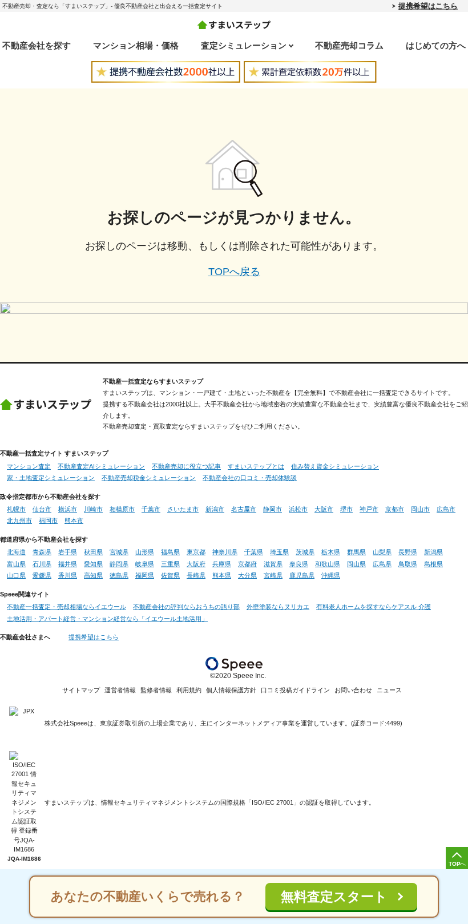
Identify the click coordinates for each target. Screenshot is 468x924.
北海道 (16, 551)
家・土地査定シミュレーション (51, 477)
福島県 (170, 551)
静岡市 (272, 509)
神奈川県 (224, 551)
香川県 (67, 575)
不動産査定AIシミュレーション (101, 466)
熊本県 (221, 575)
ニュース (389, 690)
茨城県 (305, 551)
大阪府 (196, 563)
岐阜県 (144, 563)
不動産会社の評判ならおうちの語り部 (186, 606)
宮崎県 (273, 575)
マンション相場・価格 (136, 45)
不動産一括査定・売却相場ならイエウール (66, 606)
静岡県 (119, 563)
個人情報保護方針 (231, 690)
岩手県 (67, 551)
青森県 (42, 551)
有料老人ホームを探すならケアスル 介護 (373, 606)
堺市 (346, 509)
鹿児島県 (301, 575)
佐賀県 (170, 575)
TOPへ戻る (234, 271)
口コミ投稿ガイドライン (295, 690)
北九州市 (19, 520)
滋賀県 (273, 563)
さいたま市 (183, 509)
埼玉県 (279, 551)
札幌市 (16, 509)
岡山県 (356, 563)
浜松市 (298, 509)
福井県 (67, 563)
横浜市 (67, 509)
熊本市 (73, 520)
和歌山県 (327, 563)
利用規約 (188, 690)
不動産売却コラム (349, 45)
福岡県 (144, 575)
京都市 (394, 509)
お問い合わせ (353, 690)
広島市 (446, 509)
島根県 (433, 563)
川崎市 (93, 509)
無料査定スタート (334, 897)
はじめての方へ (436, 45)
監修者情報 (156, 690)
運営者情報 (120, 690)
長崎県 (196, 575)
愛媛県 (42, 575)
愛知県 (93, 563)
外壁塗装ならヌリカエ (278, 606)
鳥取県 (407, 563)
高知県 (93, 575)
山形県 (144, 551)
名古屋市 (243, 509)
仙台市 (42, 509)
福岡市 (48, 520)
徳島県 (119, 575)
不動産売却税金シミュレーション (149, 477)
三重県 (170, 563)
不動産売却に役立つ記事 (186, 466)
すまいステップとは (256, 466)
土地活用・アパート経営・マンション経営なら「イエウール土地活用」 (107, 618)
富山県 (16, 563)
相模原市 (122, 509)
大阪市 (323, 509)
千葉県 (253, 551)
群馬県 (356, 551)
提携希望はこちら (428, 5)
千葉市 (151, 509)
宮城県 (119, 551)
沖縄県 (330, 575)
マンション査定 (29, 466)
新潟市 (214, 509)
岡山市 (420, 509)
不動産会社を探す (36, 45)
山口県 (16, 575)
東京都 (196, 551)
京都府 (247, 563)
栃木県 (330, 551)
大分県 (247, 575)
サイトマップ (81, 690)
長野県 (407, 551)
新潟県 (433, 551)
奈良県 (298, 563)
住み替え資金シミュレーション (335, 466)
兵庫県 (221, 563)
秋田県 (93, 551)
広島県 (382, 563)
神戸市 (369, 509)
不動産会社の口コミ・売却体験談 (250, 477)
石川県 (42, 563)
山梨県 (382, 551)
